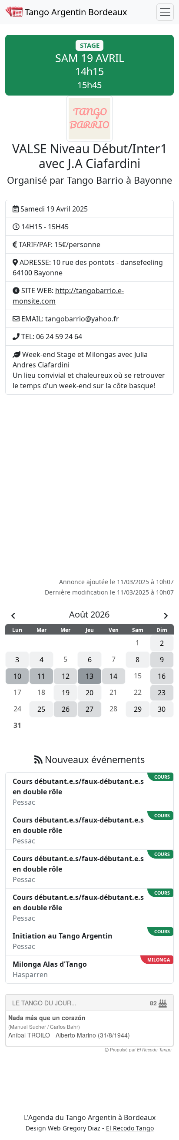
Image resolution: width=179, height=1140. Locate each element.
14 (113, 676)
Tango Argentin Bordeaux (75, 12)
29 (138, 709)
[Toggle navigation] (165, 12)
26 (66, 709)
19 (66, 692)
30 (162, 709)
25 (41, 709)
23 (162, 692)
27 (89, 709)
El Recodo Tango (130, 1128)
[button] (89, 65)
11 (41, 676)
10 (17, 676)
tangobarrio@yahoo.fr (82, 319)
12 (66, 676)
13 (89, 676)
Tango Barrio (95, 180)
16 (162, 676)
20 (89, 692)
